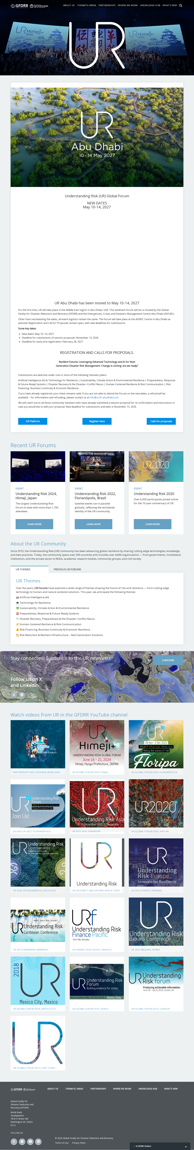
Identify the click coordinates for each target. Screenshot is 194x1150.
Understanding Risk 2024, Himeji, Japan (36, 495)
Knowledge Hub (150, 5)
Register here (97, 421)
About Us (69, 5)
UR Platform (33, 421)
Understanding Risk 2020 (154, 493)
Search (180, 5)
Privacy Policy (78, 1142)
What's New (170, 5)
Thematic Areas (86, 5)
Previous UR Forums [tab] (67, 569)
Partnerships (107, 5)
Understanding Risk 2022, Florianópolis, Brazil (95, 495)
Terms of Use (62, 1142)
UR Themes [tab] (23, 569)
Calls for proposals (161, 421)
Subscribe (168, 660)
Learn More (34, 524)
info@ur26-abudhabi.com (104, 397)
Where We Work (128, 5)
